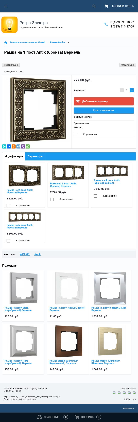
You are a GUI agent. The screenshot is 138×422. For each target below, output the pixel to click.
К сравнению (90, 134)
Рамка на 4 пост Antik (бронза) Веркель (107, 181)
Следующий (127, 65)
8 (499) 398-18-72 (122, 22)
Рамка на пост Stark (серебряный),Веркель (18, 309)
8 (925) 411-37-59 (122, 26)
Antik (37, 254)
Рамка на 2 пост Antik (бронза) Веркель (20, 191)
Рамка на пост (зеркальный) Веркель (108, 309)
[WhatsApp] (28, 146)
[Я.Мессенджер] (4, 146)
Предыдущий (11, 65)
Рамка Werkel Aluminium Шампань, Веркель (105, 362)
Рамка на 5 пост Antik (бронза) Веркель (20, 226)
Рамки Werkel (57, 42)
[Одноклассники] (14, 146)
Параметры (35, 156)
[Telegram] (18, 146)
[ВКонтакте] (9, 146)
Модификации (14, 156)
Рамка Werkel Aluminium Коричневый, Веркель (63, 362)
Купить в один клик (104, 110)
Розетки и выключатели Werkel (27, 42)
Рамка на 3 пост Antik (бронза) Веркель (63, 185)
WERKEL (78, 127)
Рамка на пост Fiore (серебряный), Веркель (18, 362)
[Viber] (23, 146)
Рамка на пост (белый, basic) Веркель (66, 309)
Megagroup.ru (128, 408)
